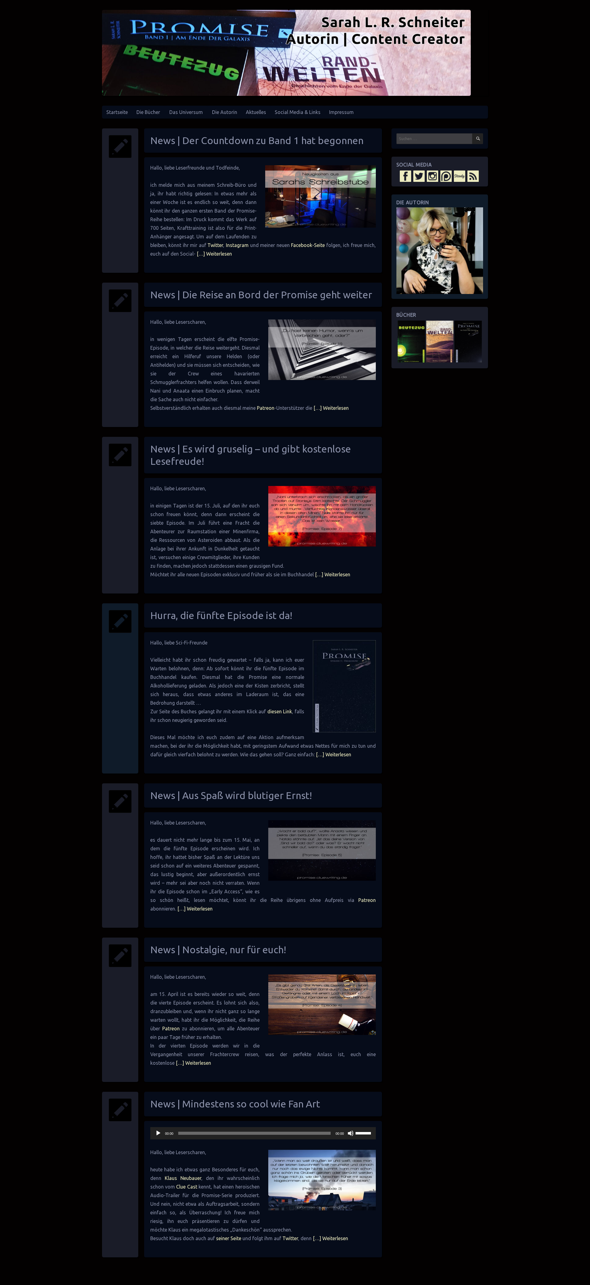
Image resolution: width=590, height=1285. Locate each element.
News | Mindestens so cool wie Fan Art (235, 1103)
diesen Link (279, 711)
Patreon (265, 408)
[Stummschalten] (351, 1133)
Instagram (237, 245)
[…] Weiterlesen (213, 254)
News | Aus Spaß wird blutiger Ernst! (231, 795)
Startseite (117, 112)
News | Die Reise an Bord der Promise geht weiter (261, 294)
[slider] (364, 1132)
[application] (263, 1133)
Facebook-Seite (308, 245)
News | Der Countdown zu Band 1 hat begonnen (257, 140)
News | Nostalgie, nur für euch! (218, 949)
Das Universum (186, 112)
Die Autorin (224, 112)
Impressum (341, 112)
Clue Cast (186, 1186)
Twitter (215, 245)
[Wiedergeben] (158, 1133)
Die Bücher (148, 112)
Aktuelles (256, 112)
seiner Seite (228, 1238)
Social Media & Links (298, 112)
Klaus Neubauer (183, 1178)
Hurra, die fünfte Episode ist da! (221, 615)
